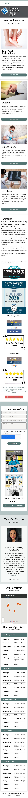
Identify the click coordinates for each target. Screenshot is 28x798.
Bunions (6, 102)
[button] (2, 3)
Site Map (17, 795)
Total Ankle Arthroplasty (8, 52)
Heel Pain (7, 191)
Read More (14, 575)
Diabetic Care (9, 147)
